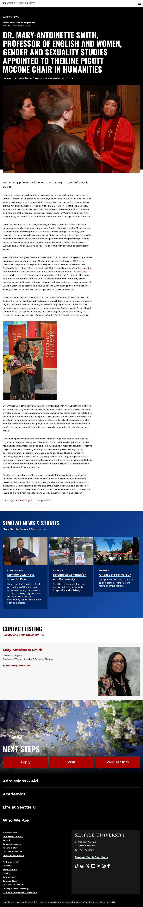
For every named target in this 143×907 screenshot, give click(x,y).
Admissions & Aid (20, 781)
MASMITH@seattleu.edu (18, 666)
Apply (25, 762)
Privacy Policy (68, 902)
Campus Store (10, 881)
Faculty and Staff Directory (21, 635)
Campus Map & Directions (91, 857)
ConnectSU (8, 877)
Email (5, 873)
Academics (14, 794)
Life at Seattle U (19, 807)
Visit (71, 762)
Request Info (117, 762)
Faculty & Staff (10, 848)
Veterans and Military (13, 855)
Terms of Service (84, 902)
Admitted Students (13, 836)
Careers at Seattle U (13, 885)
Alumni (6, 840)
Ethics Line (111, 902)
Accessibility (99, 902)
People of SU (44, 500)
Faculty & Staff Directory (15, 889)
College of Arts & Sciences (17, 78)
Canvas (6, 866)
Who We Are (16, 820)
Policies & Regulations (50, 902)
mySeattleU (9, 869)
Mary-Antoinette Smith (22, 650)
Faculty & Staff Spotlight (18, 500)
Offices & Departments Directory (20, 892)
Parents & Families (12, 852)
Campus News (11, 17)
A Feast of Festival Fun (115, 574)
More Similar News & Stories (21, 529)
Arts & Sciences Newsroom (50, 78)
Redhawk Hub (10, 862)
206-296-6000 (86, 850)
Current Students (12, 844)
